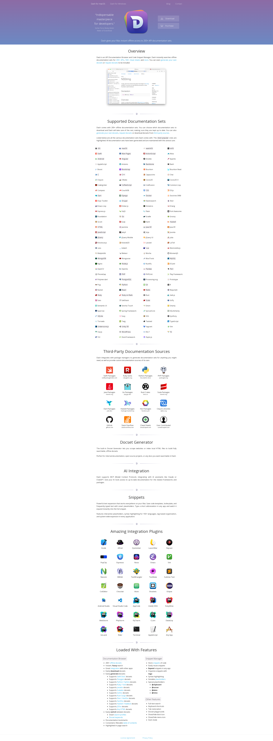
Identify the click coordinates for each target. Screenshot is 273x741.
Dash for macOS (98, 3)
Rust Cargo (121, 695)
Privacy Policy (147, 738)
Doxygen (120, 679)
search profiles (120, 715)
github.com (109, 427)
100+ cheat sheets (132, 60)
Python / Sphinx (123, 682)
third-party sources (161, 133)
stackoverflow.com (127, 427)
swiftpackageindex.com (109, 378)
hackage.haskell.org (127, 411)
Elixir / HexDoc (123, 698)
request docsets (111, 63)
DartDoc (120, 701)
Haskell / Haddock (124, 704)
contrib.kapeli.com (163, 427)
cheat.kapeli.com (145, 427)
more (146, 60)
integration (115, 668)
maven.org (109, 394)
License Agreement (127, 738)
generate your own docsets (107, 133)
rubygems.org (127, 378)
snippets (156, 663)
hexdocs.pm (146, 411)
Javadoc (120, 687)
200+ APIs (120, 60)
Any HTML (121, 709)
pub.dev (109, 411)
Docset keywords (116, 717)
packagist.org (163, 378)
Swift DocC (121, 676)
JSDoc (119, 706)
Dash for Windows (118, 3)
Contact (178, 3)
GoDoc (119, 693)
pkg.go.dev (127, 394)
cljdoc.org (163, 411)
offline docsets (116, 663)
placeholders (160, 679)
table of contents (130, 723)
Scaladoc (120, 690)
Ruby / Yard (121, 684)
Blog (168, 3)
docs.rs (145, 394)
